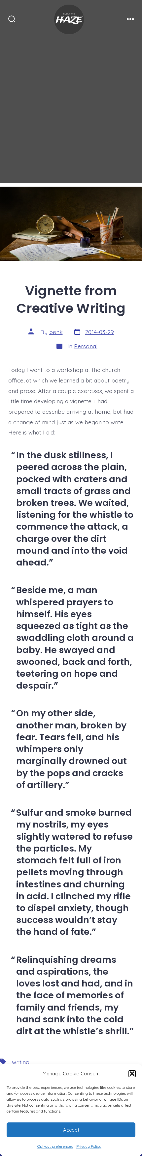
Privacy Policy (88, 1146)
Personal (85, 346)
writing (20, 1061)
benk (56, 331)
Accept (71, 1130)
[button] (132, 1073)
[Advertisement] (71, 112)
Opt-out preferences (55, 1146)
